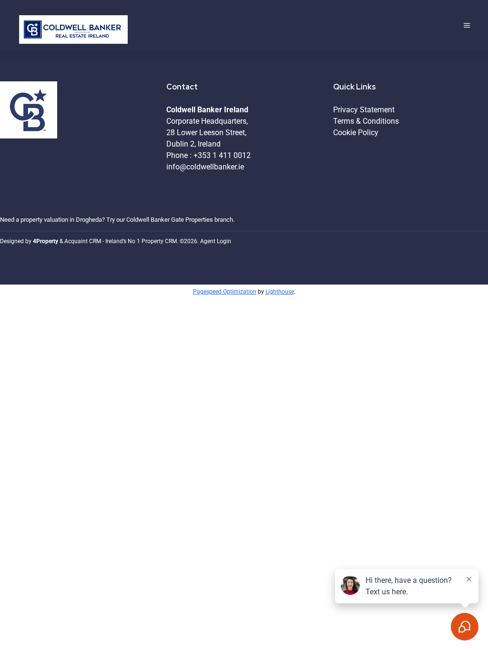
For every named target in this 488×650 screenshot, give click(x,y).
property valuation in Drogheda (61, 219)
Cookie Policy (355, 132)
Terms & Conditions (366, 121)
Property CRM (159, 241)
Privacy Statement (364, 109)
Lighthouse (279, 291)
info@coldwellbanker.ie (205, 166)
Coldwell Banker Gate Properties (169, 219)
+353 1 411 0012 (222, 155)
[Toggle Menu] (467, 25)
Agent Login (215, 241)
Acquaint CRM (82, 241)
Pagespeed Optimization (224, 291)
